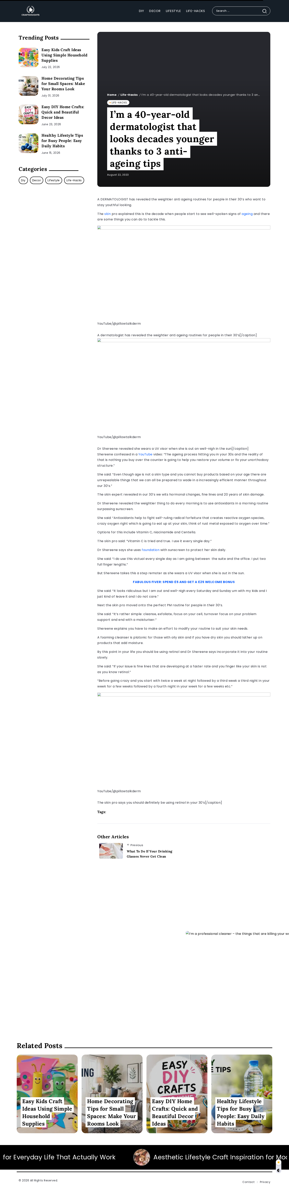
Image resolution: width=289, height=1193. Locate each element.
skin (108, 214)
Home (112, 95)
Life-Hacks (129, 95)
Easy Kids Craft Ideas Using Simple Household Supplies (64, 55)
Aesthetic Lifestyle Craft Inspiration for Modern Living (155, 1157)
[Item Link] (28, 57)
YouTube (145, 454)
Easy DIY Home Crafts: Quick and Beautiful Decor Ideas (62, 112)
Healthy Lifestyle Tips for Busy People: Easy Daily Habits (62, 140)
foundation (151, 550)
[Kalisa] (29, 10)
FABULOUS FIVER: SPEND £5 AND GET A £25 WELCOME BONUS (184, 582)
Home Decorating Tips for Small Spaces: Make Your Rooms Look (63, 83)
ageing (248, 214)
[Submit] (266, 10)
